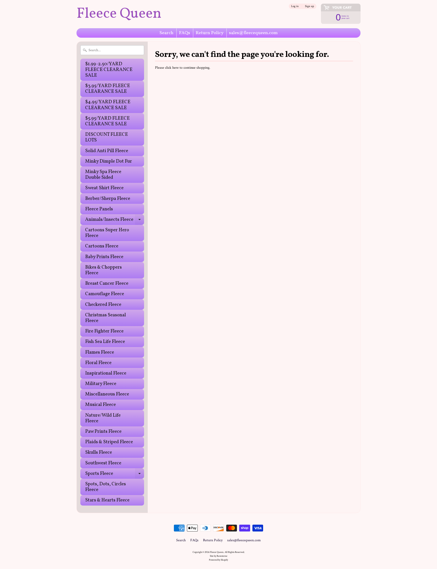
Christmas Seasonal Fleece (105, 318)
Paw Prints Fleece (103, 431)
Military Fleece (100, 383)
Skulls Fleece (98, 452)
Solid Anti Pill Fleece (106, 151)
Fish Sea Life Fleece (105, 341)
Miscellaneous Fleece (107, 394)
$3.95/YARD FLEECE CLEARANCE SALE (107, 89)
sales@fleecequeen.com (253, 33)
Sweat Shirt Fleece (104, 188)
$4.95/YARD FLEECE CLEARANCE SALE (107, 105)
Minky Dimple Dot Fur (108, 161)
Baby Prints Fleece (104, 257)
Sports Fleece (114, 474)
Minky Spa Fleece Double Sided (103, 175)
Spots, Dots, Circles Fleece (105, 487)
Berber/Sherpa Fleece (107, 198)
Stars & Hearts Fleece (107, 500)
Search (166, 33)
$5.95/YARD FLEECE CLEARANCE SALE (107, 121)
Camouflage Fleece (104, 294)
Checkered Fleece (103, 304)
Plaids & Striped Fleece (109, 442)
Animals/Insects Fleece (114, 220)
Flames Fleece (99, 352)
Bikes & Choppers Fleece (103, 270)
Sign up (309, 6)
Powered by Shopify (218, 559)
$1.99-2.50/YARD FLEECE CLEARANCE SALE (108, 70)
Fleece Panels (99, 209)
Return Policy (210, 33)
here (175, 67)
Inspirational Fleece (105, 373)
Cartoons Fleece (101, 246)
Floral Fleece (98, 363)
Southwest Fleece (103, 463)
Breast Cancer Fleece (106, 283)
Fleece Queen (118, 14)
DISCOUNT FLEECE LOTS (106, 137)
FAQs (184, 33)
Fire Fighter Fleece (104, 331)
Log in (295, 6)
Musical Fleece (100, 404)
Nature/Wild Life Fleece (103, 418)
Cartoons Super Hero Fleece (107, 233)
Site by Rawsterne (218, 556)
